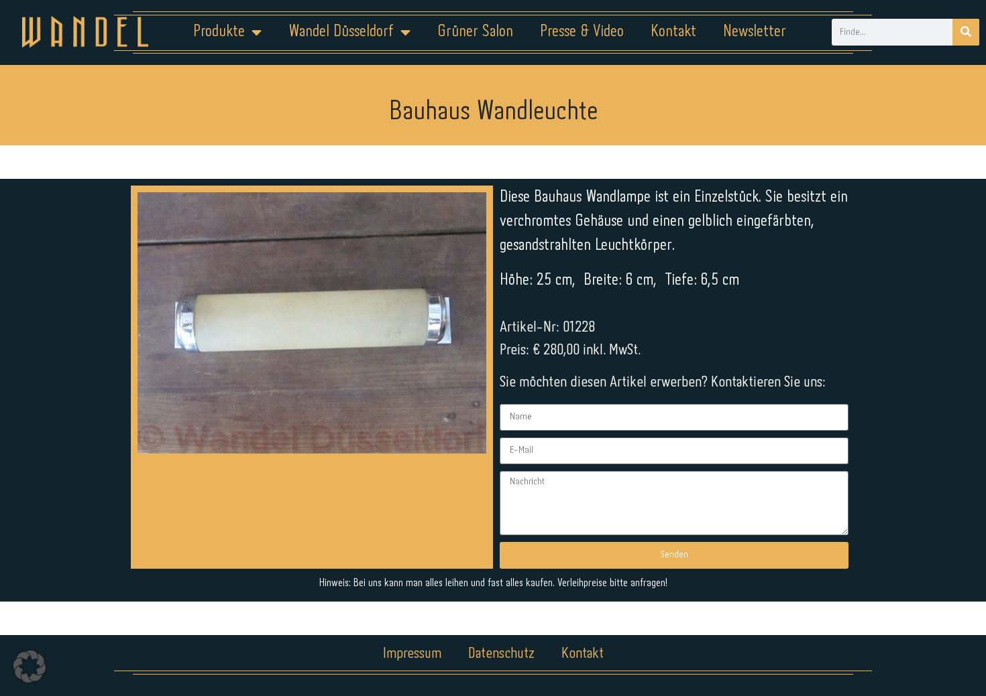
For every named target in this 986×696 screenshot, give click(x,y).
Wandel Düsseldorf (341, 32)
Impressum (412, 653)
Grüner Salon (475, 32)
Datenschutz (501, 653)
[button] (29, 666)
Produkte (219, 32)
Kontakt (673, 32)
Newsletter (754, 32)
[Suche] (965, 32)
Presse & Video (582, 32)
